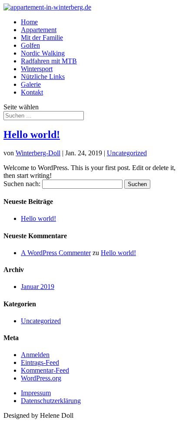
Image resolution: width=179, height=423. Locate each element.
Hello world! (31, 134)
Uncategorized (127, 153)
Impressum (36, 393)
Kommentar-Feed (45, 370)
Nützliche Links (43, 76)
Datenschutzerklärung (51, 400)
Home (29, 22)
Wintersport (37, 68)
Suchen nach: (21, 183)
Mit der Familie (42, 37)
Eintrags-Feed (40, 362)
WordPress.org (41, 378)
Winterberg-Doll (38, 153)
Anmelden (35, 354)
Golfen (30, 45)
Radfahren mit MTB (49, 61)
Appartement (38, 29)
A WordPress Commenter (56, 252)
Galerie (31, 84)
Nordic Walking (43, 53)
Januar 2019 (37, 286)
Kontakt (32, 92)
